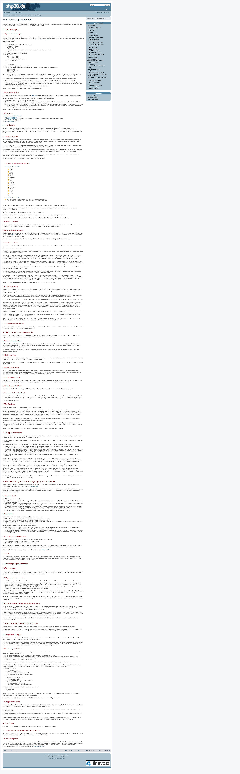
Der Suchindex (92, 56)
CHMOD (14, 234)
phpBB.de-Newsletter (39, 746)
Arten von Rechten (93, 62)
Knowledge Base (34, 486)
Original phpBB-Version (11, 118)
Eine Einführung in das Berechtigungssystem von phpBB (95, 60)
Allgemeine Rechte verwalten (96, 72)
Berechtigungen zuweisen (94, 69)
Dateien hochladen (93, 35)
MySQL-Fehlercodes (92, 97)
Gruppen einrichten (92, 57)
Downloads (91, 30)
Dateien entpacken (93, 34)
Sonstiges (90, 84)
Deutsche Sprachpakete (11, 117)
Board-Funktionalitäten (94, 51)
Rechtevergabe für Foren (95, 80)
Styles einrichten (93, 47)
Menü (106, 9)
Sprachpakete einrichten (95, 46)
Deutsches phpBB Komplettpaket (13, 116)
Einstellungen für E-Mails (95, 52)
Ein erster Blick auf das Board (96, 54)
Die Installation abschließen (96, 42)
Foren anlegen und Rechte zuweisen (96, 77)
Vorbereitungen (91, 25)
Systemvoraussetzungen (95, 27)
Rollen (90, 67)
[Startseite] (17, 6)
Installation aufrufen (94, 39)
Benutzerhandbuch (92, 95)
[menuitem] (14, 12)
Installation (90, 32)
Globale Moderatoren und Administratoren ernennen (95, 86)
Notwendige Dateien (94, 29)
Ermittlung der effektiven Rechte (97, 65)
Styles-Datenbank (9, 121)
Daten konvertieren (93, 40)
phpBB (51, 755)
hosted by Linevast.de (105, 759)
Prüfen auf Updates (93, 88)
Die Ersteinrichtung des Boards (95, 44)
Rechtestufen (92, 64)
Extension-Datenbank (10, 120)
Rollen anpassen (93, 71)
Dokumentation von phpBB (42, 40)
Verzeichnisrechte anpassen (96, 37)
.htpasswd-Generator (92, 99)
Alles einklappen (16, 166)
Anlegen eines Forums (94, 82)
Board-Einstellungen (94, 49)
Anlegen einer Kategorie (95, 79)
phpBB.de (34, 95)
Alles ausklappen (8, 166)
